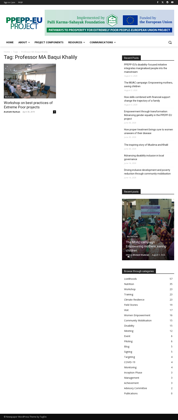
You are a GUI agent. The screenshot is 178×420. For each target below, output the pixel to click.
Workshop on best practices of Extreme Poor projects (28, 105)
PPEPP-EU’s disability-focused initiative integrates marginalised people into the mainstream (145, 68)
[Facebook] (158, 3)
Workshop (9, 97)
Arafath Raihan (12, 111)
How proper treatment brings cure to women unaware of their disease (148, 131)
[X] (163, 3)
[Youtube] (172, 3)
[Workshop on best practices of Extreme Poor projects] (30, 81)
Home (7, 51)
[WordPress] (167, 3)
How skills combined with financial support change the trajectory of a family (147, 99)
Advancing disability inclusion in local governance (144, 157)
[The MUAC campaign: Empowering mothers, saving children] (148, 229)
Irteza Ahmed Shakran (137, 254)
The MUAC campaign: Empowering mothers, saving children (148, 84)
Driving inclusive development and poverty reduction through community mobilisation (147, 172)
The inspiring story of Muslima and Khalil (146, 144)
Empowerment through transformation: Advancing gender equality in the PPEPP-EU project (148, 115)
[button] (170, 42)
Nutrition (132, 236)
